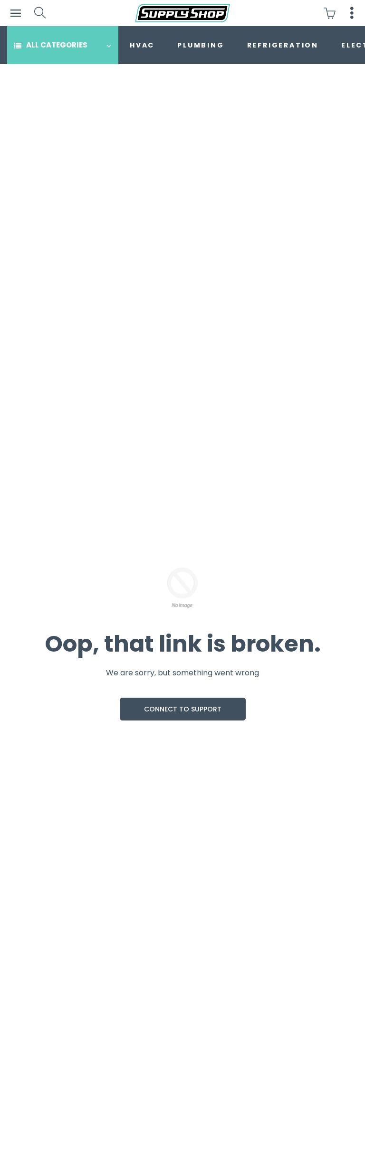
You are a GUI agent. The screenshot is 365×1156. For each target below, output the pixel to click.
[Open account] (352, 13)
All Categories (56, 45)
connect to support (182, 709)
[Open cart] (332, 13)
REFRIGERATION (282, 45)
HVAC (142, 45)
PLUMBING (200, 45)
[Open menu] (15, 13)
